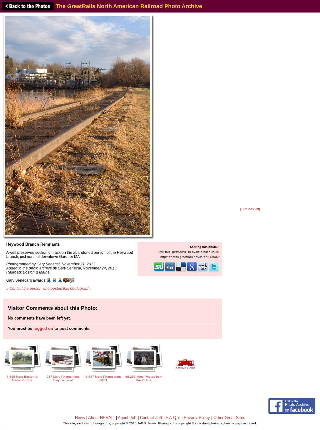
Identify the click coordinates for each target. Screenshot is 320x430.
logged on (43, 328)
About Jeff (127, 417)
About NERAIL (101, 417)
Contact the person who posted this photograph (49, 288)
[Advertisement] (250, 110)
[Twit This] (214, 271)
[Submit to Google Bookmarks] (192, 271)
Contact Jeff (151, 417)
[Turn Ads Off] (250, 209)
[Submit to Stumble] (159, 271)
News (80, 417)
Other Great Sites (229, 417)
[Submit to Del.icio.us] (181, 271)
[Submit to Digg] (170, 271)
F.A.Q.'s (173, 417)
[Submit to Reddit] (203, 271)
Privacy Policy (197, 417)
